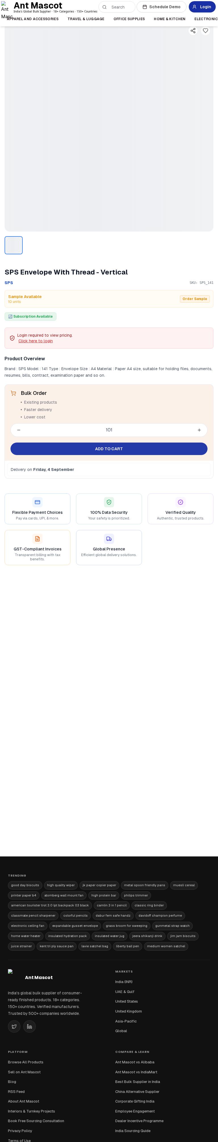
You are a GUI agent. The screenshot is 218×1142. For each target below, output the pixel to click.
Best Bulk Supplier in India (137, 1082)
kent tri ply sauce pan (57, 946)
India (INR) (124, 982)
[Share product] (193, 30)
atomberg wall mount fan (63, 895)
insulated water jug (109, 936)
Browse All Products (25, 1062)
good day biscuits (25, 885)
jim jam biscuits (183, 936)
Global (121, 1031)
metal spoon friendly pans (144, 885)
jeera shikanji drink (147, 936)
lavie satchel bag (94, 946)
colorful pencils (75, 915)
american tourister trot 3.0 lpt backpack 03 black (50, 905)
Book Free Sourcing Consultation (36, 1121)
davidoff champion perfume (160, 915)
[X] (14, 1026)
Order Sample (195, 299)
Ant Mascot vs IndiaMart (136, 1072)
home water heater (25, 936)
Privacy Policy (20, 1131)
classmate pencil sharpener (33, 915)
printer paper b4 (23, 895)
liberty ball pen (127, 946)
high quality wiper (61, 885)
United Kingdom (128, 1011)
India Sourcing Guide (132, 1131)
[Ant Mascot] (8, 6)
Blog (12, 1082)
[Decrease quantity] (18, 430)
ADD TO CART (109, 449)
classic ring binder (149, 905)
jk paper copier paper (99, 885)
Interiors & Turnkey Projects (31, 1111)
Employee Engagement (135, 1111)
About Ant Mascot (23, 1101)
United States (126, 1001)
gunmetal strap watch (172, 925)
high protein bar (103, 895)
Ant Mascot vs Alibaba (134, 1062)
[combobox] (120, 7)
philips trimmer (136, 895)
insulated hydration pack (67, 936)
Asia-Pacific (126, 1021)
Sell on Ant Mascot (24, 1072)
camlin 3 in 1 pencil (112, 905)
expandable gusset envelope (75, 925)
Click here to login (35, 341)
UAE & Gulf (124, 992)
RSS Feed (16, 1091)
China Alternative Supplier (137, 1091)
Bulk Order (34, 393)
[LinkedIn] (29, 1026)
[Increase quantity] (199, 430)
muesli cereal (184, 885)
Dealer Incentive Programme (139, 1121)
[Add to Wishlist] (205, 30)
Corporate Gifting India (134, 1101)
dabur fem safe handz (113, 915)
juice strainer (21, 946)
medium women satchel (166, 946)
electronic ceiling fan (27, 925)
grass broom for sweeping (126, 925)
